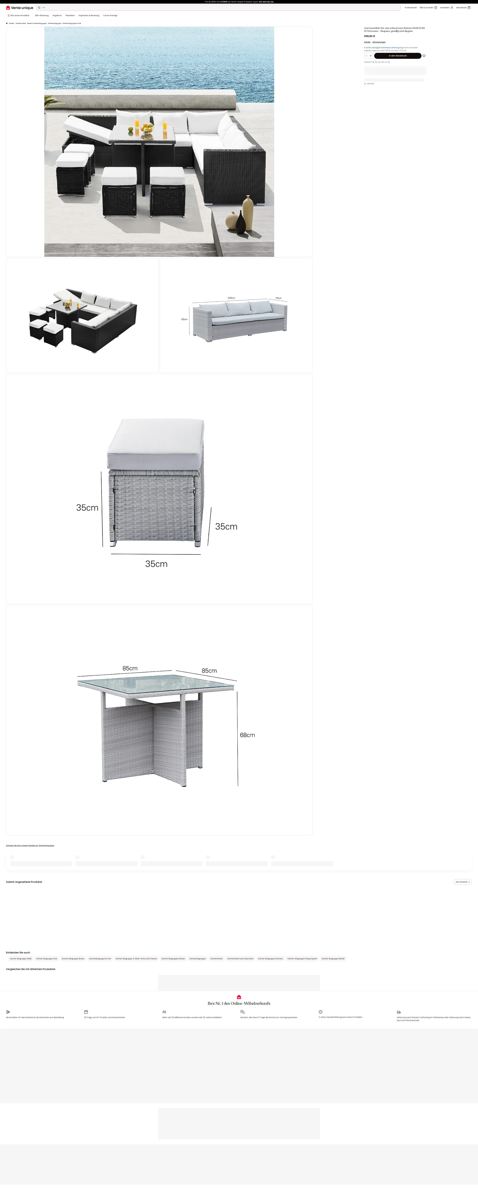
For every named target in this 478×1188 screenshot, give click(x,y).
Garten (11, 23)
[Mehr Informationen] (405, 51)
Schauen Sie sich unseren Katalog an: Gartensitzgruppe (30, 845)
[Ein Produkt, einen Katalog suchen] (39, 7)
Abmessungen (379, 42)
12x (379, 62)
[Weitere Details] (389, 62)
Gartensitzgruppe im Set (72, 23)
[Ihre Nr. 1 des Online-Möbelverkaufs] (19, 7)
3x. (386, 62)
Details (367, 42)
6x (376, 62)
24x (382, 62)
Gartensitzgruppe (54, 23)
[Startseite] (6, 23)
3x (373, 62)
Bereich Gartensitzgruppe (36, 23)
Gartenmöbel (21, 23)
